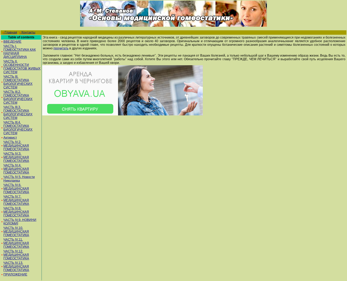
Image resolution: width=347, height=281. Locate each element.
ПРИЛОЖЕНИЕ (15, 274)
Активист (10, 137)
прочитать (60, 48)
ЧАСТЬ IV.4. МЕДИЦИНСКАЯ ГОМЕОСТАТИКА (16, 169)
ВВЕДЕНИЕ (12, 41)
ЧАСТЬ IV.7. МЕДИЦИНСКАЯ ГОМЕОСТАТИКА (16, 200)
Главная (10, 32)
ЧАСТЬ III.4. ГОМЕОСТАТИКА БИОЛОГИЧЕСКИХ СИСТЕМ (18, 128)
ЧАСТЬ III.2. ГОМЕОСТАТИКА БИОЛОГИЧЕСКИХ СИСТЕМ (18, 97)
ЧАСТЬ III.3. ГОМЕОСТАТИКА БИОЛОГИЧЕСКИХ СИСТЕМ (18, 112)
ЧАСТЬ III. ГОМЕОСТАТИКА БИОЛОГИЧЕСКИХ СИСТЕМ (18, 82)
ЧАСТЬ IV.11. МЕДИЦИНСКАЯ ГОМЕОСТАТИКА (16, 243)
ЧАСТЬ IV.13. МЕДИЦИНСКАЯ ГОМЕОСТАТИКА (16, 266)
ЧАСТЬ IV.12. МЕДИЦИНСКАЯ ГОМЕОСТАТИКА (16, 254)
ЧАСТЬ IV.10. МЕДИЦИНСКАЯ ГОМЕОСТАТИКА (16, 231)
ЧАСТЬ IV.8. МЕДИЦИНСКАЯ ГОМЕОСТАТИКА (16, 212)
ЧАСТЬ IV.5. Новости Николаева (19, 178)
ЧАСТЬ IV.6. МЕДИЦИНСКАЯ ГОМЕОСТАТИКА (16, 188)
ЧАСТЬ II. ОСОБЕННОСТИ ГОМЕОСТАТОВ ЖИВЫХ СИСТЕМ (22, 67)
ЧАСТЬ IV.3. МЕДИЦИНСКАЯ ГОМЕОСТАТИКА (16, 157)
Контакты (27, 32)
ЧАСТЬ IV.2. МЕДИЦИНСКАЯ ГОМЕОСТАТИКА (16, 145)
